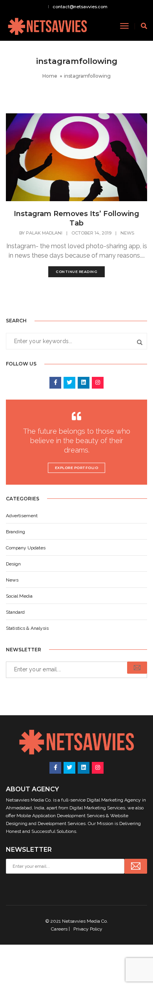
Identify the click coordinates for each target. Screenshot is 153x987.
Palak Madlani (44, 233)
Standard (15, 612)
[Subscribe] (137, 668)
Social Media (19, 596)
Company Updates (26, 548)
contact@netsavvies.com (80, 6)
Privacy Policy (87, 929)
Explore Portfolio (76, 467)
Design (13, 564)
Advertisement (22, 515)
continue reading (76, 271)
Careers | (61, 929)
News (127, 233)
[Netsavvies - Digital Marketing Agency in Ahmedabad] (47, 25)
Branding (15, 531)
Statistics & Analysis (27, 628)
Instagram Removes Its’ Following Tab (76, 218)
